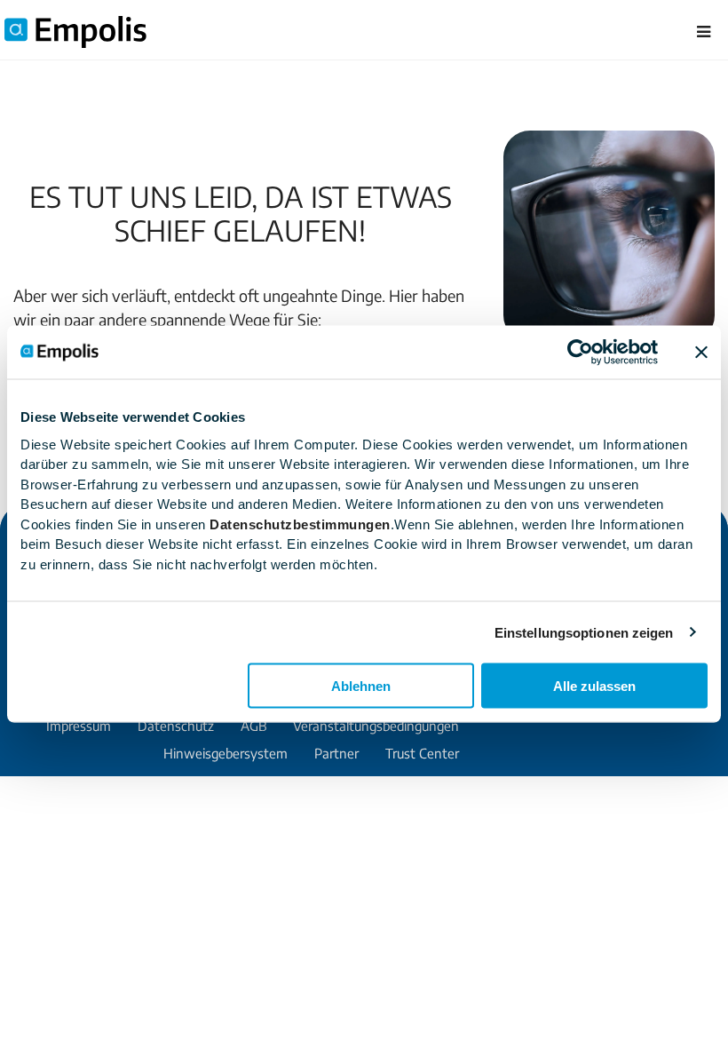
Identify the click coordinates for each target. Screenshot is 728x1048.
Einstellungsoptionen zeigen (584, 631)
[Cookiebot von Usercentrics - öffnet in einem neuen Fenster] (580, 352)
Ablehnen (361, 686)
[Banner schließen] (701, 352)
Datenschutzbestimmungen (300, 523)
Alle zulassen (594, 686)
